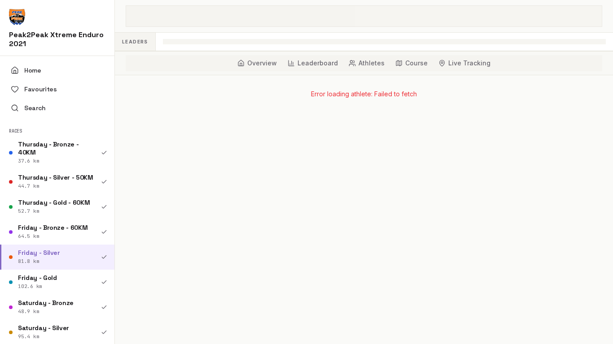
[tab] (257, 63)
